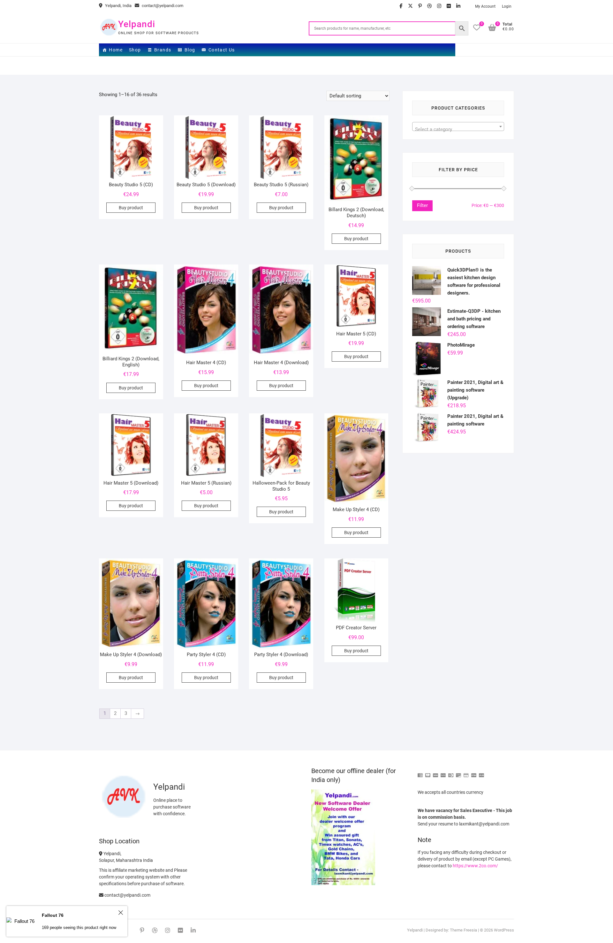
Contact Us (221, 49)
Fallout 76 (53, 915)
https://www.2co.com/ (475, 865)
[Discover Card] (458, 772)
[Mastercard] (427, 772)
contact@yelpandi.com (162, 5)
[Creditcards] (466, 772)
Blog (190, 49)
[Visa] (435, 772)
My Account (485, 6)
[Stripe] (473, 772)
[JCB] (481, 772)
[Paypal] (443, 772)
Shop (135, 49)
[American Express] (420, 772)
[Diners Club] (450, 772)
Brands (162, 49)
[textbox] (458, 129)
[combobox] (458, 126)
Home (116, 49)
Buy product (131, 207)
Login (506, 6)
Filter (422, 205)
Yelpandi (136, 24)
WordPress (504, 930)
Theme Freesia (463, 930)
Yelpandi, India (118, 5)
